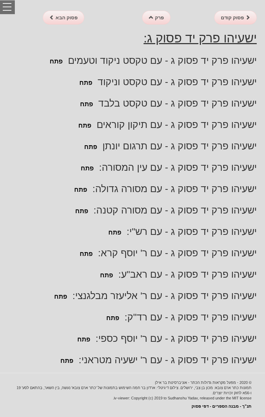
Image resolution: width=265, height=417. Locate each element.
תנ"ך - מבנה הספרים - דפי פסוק (222, 406)
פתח (56, 61)
